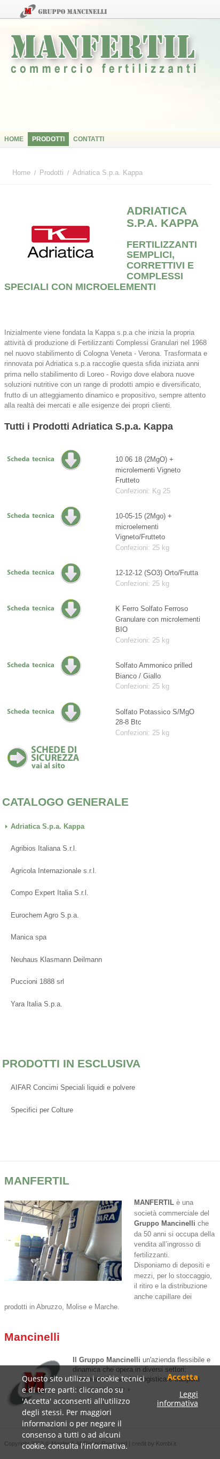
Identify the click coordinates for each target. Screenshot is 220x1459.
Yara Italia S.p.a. (36, 1004)
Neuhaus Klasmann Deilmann (56, 960)
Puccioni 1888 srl (37, 981)
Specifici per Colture (42, 1110)
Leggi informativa (177, 1399)
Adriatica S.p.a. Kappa (47, 826)
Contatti (88, 139)
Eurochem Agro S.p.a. (45, 915)
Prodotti (48, 139)
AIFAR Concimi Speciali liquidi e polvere (73, 1087)
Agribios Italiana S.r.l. (44, 848)
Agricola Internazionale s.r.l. (54, 871)
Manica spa (28, 937)
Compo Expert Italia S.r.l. (50, 893)
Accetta (182, 1377)
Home (13, 139)
